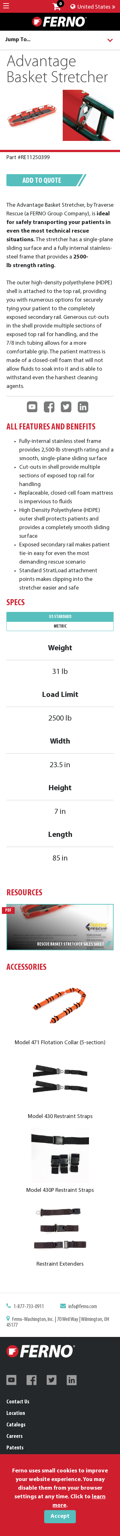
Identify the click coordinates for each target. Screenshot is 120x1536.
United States (93, 7)
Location (15, 1413)
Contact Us (17, 1402)
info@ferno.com (82, 1307)
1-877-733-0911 (28, 1307)
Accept (60, 1516)
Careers (14, 1437)
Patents (15, 1448)
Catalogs (16, 1425)
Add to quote (41, 181)
